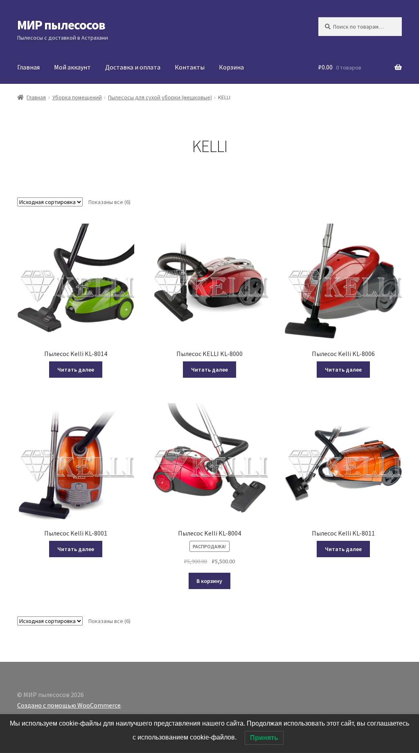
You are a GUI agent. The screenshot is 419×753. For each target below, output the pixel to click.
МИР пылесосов (61, 25)
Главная (28, 67)
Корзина (231, 67)
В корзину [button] (209, 581)
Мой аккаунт (72, 67)
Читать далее (75, 369)
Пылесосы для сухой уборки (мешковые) (160, 97)
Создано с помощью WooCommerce (69, 705)
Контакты (190, 67)
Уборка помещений (77, 97)
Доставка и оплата (132, 67)
